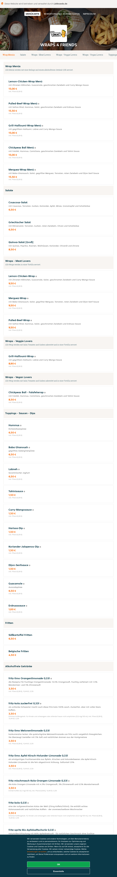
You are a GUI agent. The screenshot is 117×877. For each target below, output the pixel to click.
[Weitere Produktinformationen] (38, 104)
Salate (23, 54)
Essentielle (58, 871)
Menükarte (32, 13)
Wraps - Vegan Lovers (92, 54)
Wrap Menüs (9, 54)
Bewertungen (52, 13)
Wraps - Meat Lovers (41, 54)
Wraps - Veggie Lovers (66, 54)
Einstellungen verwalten (37, 852)
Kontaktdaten (71, 13)
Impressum (89, 13)
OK (58, 864)
